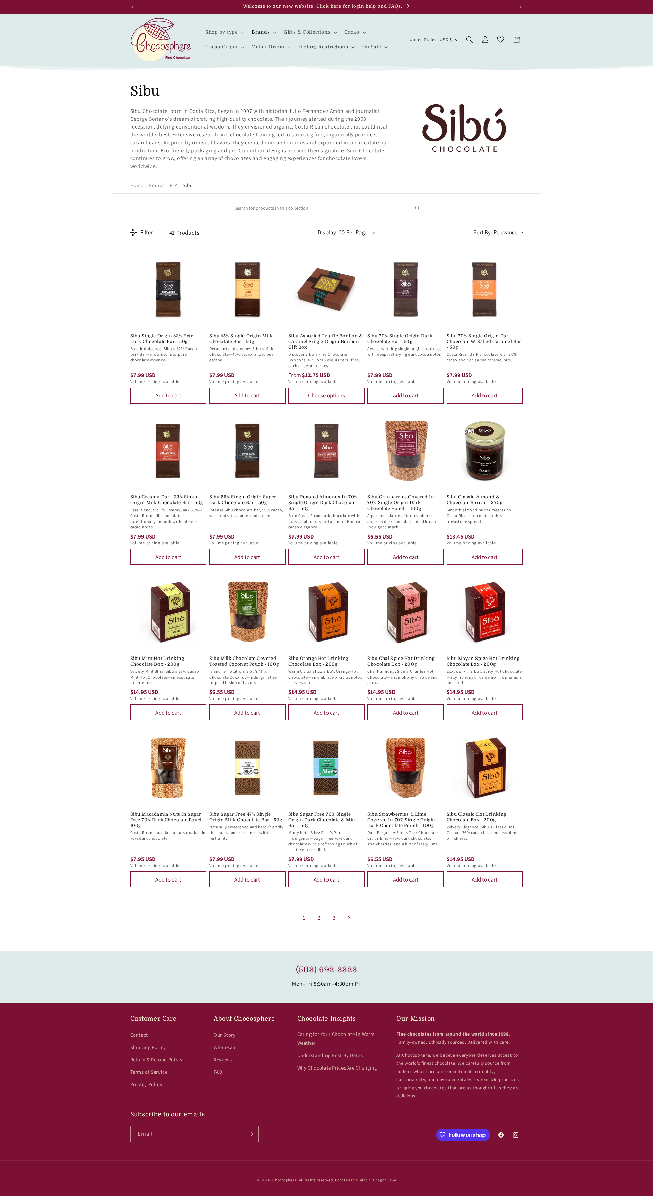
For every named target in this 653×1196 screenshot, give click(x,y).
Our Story (225, 1034)
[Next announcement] (520, 7)
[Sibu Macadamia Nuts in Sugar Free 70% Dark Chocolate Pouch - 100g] (168, 768)
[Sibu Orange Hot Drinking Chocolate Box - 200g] (326, 612)
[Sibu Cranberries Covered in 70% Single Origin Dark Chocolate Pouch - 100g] (405, 451)
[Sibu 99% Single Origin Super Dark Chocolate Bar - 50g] (247, 451)
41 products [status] (184, 232)
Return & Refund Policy (156, 1059)
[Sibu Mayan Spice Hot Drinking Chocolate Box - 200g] (485, 612)
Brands (157, 185)
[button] (224, 32)
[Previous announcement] (132, 7)
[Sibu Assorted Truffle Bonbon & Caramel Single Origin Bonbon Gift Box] (326, 289)
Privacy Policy (146, 1084)
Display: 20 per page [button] (343, 232)
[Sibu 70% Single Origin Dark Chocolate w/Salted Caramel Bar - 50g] (485, 289)
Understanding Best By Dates (330, 1055)
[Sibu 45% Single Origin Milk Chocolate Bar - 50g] (247, 289)
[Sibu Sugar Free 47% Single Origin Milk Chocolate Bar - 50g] (247, 768)
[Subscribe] (250, 1134)
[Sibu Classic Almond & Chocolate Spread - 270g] (485, 451)
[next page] (349, 917)
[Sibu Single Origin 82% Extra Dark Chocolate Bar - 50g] (168, 289)
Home (137, 185)
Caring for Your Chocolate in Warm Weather (336, 1038)
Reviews (223, 1059)
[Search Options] (420, 208)
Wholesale (225, 1047)
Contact (139, 1034)
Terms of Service (149, 1072)
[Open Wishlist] (500, 40)
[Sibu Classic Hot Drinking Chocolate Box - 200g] (485, 768)
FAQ (218, 1072)
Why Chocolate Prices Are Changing (337, 1067)
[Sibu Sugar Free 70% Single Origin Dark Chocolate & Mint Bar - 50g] (326, 768)
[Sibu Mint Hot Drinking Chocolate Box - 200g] (168, 612)
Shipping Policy (148, 1047)
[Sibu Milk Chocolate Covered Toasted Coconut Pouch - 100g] (247, 612)
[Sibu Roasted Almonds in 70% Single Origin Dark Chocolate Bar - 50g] (326, 451)
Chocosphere (284, 1179)
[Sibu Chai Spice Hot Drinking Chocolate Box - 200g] (405, 612)
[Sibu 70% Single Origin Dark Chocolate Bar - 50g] (405, 289)
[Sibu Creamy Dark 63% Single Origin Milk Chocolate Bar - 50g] (168, 451)
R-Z (174, 185)
